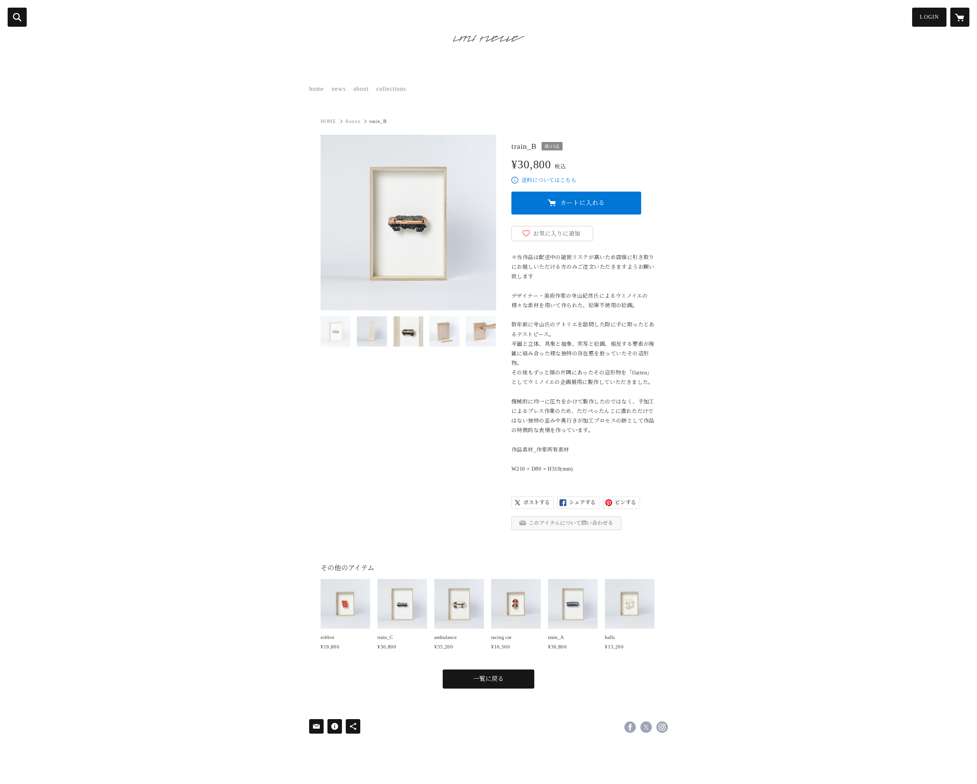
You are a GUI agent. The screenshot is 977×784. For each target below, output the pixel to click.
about (361, 88)
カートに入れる (582, 203)
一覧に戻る (488, 679)
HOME (328, 121)
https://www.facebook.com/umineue (630, 727)
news (339, 88)
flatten (353, 121)
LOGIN (929, 17)
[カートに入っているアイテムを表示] (959, 17)
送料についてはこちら (548, 180)
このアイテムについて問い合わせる (571, 523)
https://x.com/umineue (646, 727)
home (316, 88)
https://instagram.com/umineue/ (662, 727)
